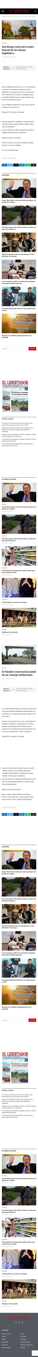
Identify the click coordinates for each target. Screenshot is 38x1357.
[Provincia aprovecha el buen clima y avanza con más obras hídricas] (19, 215)
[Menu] (3, 11)
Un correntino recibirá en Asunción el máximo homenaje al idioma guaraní (18, 282)
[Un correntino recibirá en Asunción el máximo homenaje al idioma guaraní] (19, 269)
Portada (4, 16)
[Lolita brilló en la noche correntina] (19, 587)
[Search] (35, 11)
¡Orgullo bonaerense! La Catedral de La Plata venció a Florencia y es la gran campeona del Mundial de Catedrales (17, 429)
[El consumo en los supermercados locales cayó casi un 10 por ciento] (19, 556)
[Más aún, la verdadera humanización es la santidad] (19, 323)
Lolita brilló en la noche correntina (14, 602)
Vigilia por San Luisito (10, 632)
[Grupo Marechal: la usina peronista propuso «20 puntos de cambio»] (19, 188)
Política (4, 43)
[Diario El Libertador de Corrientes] (19, 11)
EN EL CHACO (8, 419)
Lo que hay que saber (9, 158)
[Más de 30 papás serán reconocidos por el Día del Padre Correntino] (19, 242)
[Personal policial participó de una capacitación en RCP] (19, 296)
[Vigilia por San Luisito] (19, 617)
